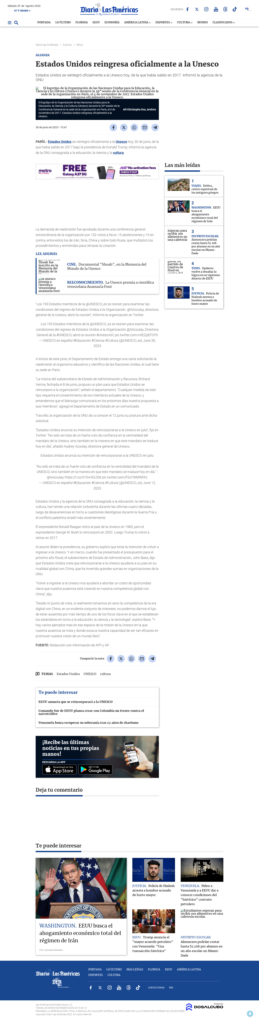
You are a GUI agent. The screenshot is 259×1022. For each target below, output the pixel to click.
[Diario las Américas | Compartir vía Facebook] (113, 127)
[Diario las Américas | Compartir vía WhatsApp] (134, 127)
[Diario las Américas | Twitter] (197, 9)
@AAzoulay (135, 329)
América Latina (136, 22)
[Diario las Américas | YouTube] (215, 9)
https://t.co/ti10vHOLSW (83, 477)
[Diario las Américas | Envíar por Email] (144, 127)
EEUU (96, 22)
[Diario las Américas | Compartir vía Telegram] (155, 127)
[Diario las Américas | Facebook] (187, 9)
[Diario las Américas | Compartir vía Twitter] (124, 127)
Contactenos (156, 987)
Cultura (184, 22)
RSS (171, 987)
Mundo (202, 22)
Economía (111, 22)
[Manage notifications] (250, 1014)
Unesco (121, 142)
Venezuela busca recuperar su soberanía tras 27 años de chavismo (88, 722)
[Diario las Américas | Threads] (225, 9)
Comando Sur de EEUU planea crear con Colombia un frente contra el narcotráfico (91, 712)
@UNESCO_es (100, 324)
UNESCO (90, 674)
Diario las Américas (47, 44)
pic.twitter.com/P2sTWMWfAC (125, 477)
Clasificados (223, 22)
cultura (118, 153)
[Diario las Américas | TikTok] (234, 9)
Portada (44, 22)
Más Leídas (134, 969)
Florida (81, 22)
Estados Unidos (59, 142)
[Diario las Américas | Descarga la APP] (60, 770)
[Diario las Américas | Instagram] (206, 9)
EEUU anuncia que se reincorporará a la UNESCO (75, 701)
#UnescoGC (105, 335)
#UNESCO (64, 335)
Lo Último (63, 22)
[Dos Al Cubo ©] (204, 1009)
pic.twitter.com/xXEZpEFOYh (136, 335)
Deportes (162, 22)
